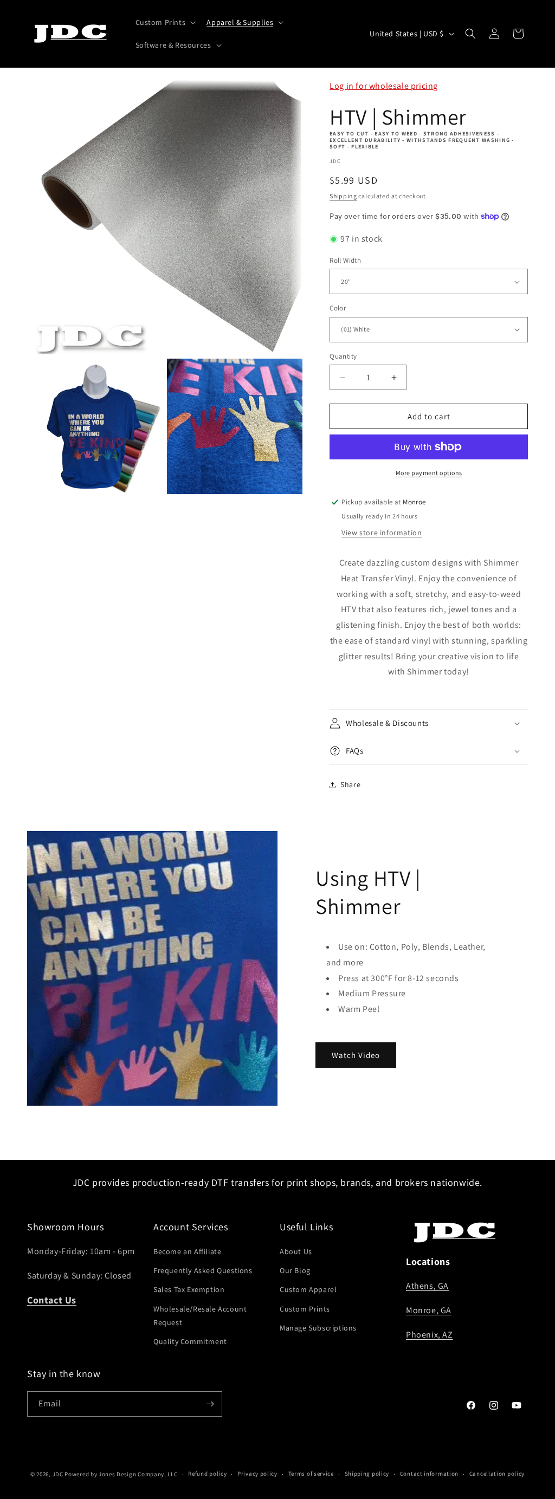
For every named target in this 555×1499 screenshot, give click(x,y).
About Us (296, 1251)
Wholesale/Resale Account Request (200, 1315)
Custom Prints (305, 1309)
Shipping (343, 196)
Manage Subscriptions (318, 1328)
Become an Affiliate (187, 1251)
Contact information (429, 1473)
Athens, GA (427, 1286)
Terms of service (311, 1473)
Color (338, 308)
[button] (165, 22)
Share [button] (350, 784)
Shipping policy (367, 1473)
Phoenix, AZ (429, 1334)
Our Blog (295, 1270)
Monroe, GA (428, 1310)
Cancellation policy (497, 1473)
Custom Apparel (308, 1289)
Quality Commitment (190, 1341)
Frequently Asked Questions (203, 1270)
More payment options (429, 473)
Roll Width (345, 260)
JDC (58, 1474)
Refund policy (207, 1473)
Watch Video (356, 1055)
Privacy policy (257, 1473)
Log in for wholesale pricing (384, 86)
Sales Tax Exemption (188, 1289)
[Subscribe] (210, 1404)
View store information (381, 532)
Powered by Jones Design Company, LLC (120, 1474)
